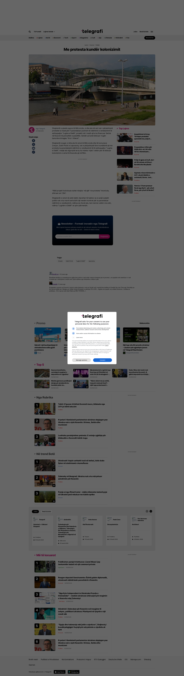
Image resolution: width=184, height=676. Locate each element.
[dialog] (92, 338)
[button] (92, 337)
